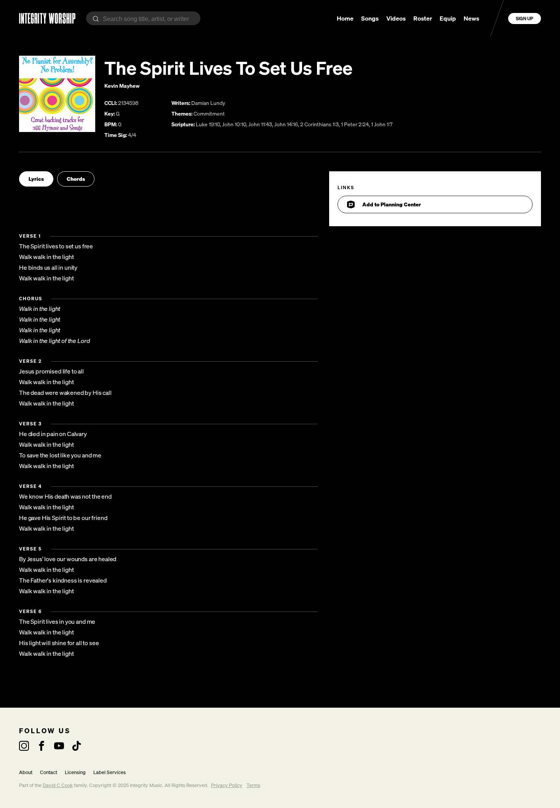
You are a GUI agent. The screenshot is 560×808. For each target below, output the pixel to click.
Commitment (209, 113)
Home (345, 18)
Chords (76, 178)
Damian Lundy (208, 102)
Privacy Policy (226, 785)
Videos (396, 18)
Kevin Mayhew (121, 85)
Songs (370, 18)
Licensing (75, 772)
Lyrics (36, 178)
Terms (253, 785)
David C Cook (58, 785)
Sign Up (524, 18)
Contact (48, 772)
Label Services (109, 772)
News (471, 18)
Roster (422, 18)
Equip (448, 18)
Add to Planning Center (391, 204)
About (25, 772)
